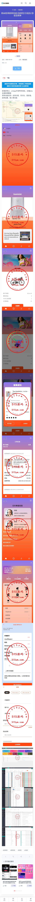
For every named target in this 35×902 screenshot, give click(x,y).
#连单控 (19, 850)
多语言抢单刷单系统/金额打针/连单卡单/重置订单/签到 (25, 868)
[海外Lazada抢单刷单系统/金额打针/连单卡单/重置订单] (9, 872)
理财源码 (20, 9)
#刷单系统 (12, 850)
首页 (15, 9)
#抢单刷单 (5, 850)
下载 (18, 68)
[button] (26, 3)
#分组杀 (26, 850)
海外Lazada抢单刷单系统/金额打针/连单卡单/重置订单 (9, 883)
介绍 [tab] (4, 78)
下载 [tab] (8, 78)
